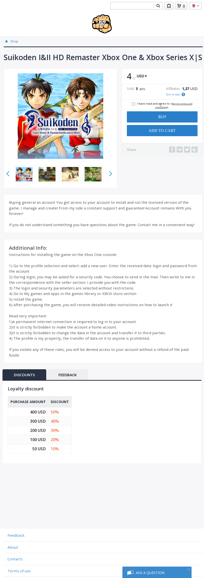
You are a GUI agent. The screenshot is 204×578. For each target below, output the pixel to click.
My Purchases (169, 5)
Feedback (67, 374)
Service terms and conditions (173, 105)
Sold (130, 88)
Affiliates (173, 88)
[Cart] (179, 6)
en (195, 5)
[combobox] (132, 5)
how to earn (173, 94)
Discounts (24, 374)
